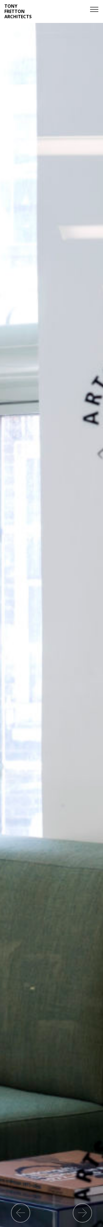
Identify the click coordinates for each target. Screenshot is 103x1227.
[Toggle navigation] (94, 9)
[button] (20, 1213)
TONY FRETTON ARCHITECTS (18, 12)
